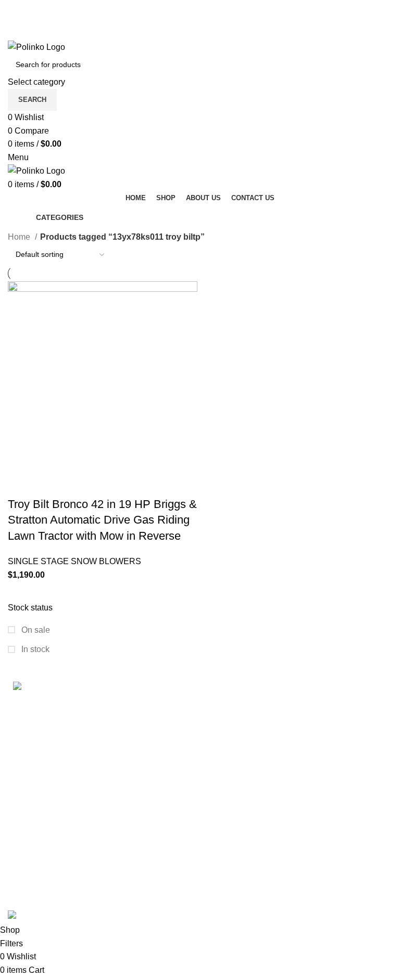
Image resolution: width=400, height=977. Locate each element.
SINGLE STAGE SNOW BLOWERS (74, 561)
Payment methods (307, 703)
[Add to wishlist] (105, 484)
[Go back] (21, 217)
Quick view (49, 484)
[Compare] (77, 484)
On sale (34, 630)
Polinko (51, 902)
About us (290, 781)
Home (20, 236)
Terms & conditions (176, 723)
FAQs (284, 742)
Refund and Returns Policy (191, 742)
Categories (59, 217)
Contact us (294, 762)
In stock (34, 649)
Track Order (296, 723)
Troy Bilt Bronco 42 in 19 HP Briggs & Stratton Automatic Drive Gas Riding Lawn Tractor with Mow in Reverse (102, 520)
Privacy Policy (167, 762)
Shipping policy (169, 703)
